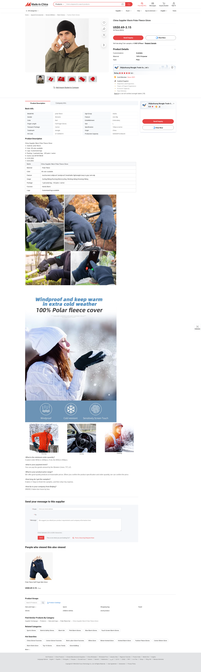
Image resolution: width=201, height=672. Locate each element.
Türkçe (141, 659)
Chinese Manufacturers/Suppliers (75, 657)
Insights (153, 657)
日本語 (123, 659)
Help (138, 11)
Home (27, 15)
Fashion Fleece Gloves (142, 641)
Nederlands (104, 659)
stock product (105, 611)
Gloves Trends (60, 646)
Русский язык (82, 659)
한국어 (117, 659)
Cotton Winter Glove (160, 641)
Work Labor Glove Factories (75, 641)
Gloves (27, 611)
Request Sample (150, 43)
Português (66, 659)
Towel (140, 607)
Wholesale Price (103, 657)
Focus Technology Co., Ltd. (87, 664)
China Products (59, 657)
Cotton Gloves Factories (54, 641)
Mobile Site (146, 657)
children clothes (68, 611)
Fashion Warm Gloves (73, 15)
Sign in (174, 5)
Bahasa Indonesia (158, 659)
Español (58, 659)
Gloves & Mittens (50, 15)
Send (41, 538)
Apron (65, 607)
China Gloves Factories (34, 641)
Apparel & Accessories (37, 15)
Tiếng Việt (148, 659)
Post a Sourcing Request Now (83, 538)
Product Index (137, 657)
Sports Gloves (31, 630)
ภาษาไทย (134, 659)
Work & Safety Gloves (47, 630)
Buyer (128, 11)
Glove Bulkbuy (74, 646)
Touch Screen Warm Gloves (110, 630)
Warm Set (61, 630)
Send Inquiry (128, 38)
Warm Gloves (61, 15)
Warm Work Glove (32, 646)
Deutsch (96, 659)
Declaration (122, 664)
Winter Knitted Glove (107, 641)
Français (73, 659)
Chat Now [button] (162, 38)
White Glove (92, 641)
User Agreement (112, 664)
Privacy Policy (132, 664)
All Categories (32, 11)
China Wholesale (92, 657)
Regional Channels (125, 657)
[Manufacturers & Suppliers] (36, 4)
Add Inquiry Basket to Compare (67, 87)
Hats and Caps (30, 607)
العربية (111, 659)
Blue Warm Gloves (91, 630)
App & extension (150, 11)
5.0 (149, 107)
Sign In (116, 93)
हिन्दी (129, 659)
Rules (174, 11)
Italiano (90, 659)
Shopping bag (105, 607)
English (52, 659)
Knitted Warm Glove (124, 641)
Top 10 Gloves (47, 646)
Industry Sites (114, 657)
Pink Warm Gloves (75, 630)
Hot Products (49, 657)
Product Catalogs (55, 603)
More (27, 649)
